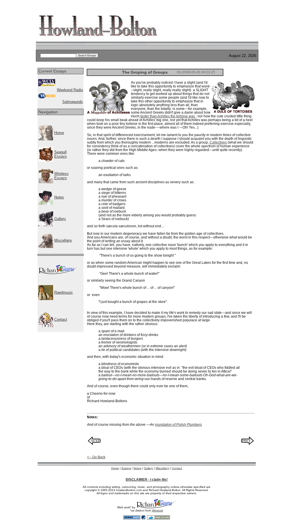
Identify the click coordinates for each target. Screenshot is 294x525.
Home (59, 133)
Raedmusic (63, 292)
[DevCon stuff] (58, 273)
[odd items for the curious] (45, 247)
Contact (60, 319)
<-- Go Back (96, 457)
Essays (126, 468)
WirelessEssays (61, 175)
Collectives (218, 142)
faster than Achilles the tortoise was (167, 116)
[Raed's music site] (45, 299)
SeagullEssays (60, 154)
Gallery (60, 219)
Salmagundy (72, 102)
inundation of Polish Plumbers (178, 424)
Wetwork (157, 510)
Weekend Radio (70, 90)
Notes (59, 197)
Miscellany (63, 240)
